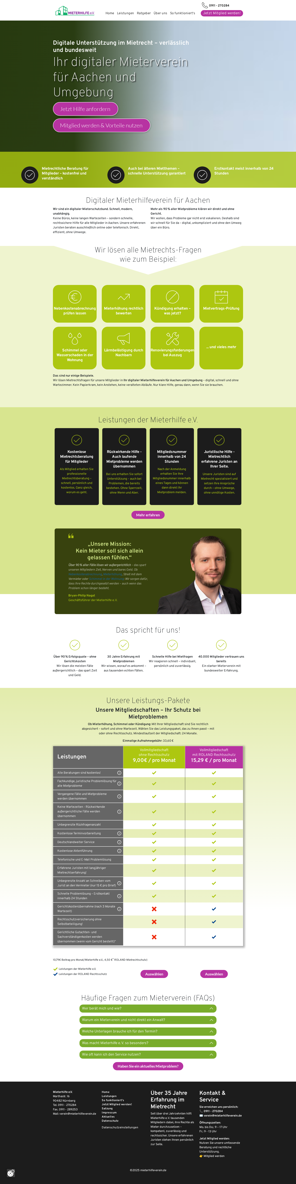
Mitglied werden (214, 1156)
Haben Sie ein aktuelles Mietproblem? (148, 1066)
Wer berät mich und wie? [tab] (101, 1008)
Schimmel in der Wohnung (106, 579)
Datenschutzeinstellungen (120, 1128)
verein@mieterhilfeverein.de (77, 1114)
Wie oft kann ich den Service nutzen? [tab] (111, 1054)
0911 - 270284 (67, 1105)
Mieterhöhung (112, 574)
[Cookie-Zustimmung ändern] (11, 1173)
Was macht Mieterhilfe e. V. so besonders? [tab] (115, 1043)
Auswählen (154, 974)
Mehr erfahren (148, 515)
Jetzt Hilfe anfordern (85, 108)
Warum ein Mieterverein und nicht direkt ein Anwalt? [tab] (123, 1020)
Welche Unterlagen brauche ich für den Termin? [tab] (119, 1031)
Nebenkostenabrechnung (85, 574)
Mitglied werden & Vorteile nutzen (101, 125)
